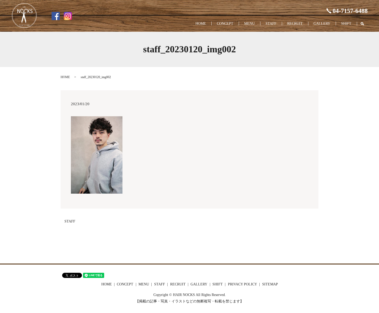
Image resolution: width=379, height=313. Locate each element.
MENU (249, 24)
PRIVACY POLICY (242, 284)
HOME (200, 24)
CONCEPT (225, 24)
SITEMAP (270, 284)
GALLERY (322, 24)
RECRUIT (295, 24)
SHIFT (346, 24)
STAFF (271, 24)
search (365, 24)
